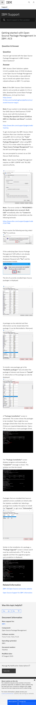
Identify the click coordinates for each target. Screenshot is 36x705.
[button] (34, 680)
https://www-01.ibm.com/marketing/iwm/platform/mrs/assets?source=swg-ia (18, 100)
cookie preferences (8, 693)
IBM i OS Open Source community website (17, 589)
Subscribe (6, 671)
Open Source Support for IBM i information (17, 593)
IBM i (3, 624)
